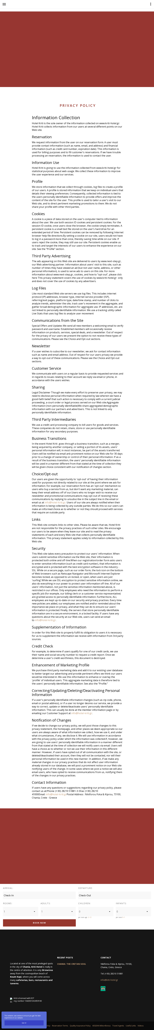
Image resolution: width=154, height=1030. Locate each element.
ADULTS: (46, 903)
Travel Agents (118, 1025)
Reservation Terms (60, 1025)
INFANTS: (121, 903)
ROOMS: (7, 903)
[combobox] (20, 911)
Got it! (24, 1023)
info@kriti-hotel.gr (109, 979)
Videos (140, 1025)
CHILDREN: (84, 903)
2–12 (89, 917)
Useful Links (130, 1025)
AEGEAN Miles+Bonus (101, 1025)
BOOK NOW (39, 923)
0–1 (123, 917)
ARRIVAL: (8, 888)
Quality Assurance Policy (80, 1025)
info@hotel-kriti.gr (55, 502)
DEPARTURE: (85, 888)
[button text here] (4, 4)
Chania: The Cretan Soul (71, 963)
